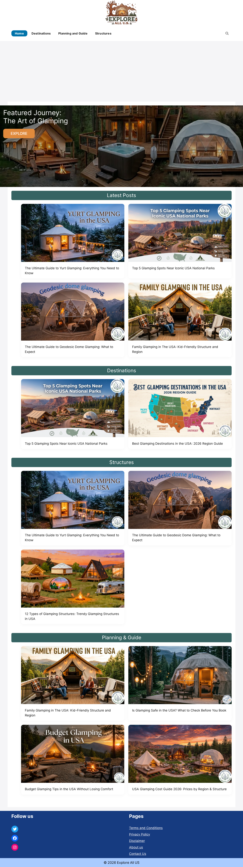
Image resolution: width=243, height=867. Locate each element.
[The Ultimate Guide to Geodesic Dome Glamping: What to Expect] (72, 312)
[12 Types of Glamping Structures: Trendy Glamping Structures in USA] (72, 579)
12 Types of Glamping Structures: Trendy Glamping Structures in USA (72, 616)
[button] (227, 33)
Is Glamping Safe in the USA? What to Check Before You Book (179, 710)
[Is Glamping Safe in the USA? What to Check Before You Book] (180, 675)
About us (136, 847)
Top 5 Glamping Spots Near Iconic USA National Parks (173, 268)
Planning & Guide (121, 637)
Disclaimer (137, 841)
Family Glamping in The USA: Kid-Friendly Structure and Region (175, 349)
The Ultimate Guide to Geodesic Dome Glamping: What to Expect (69, 349)
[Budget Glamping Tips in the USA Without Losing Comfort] (72, 754)
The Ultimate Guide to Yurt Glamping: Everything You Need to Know (72, 270)
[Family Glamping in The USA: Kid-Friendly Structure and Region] (180, 312)
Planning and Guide (73, 33)
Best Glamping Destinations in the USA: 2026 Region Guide (177, 443)
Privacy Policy (139, 834)
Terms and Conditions (146, 828)
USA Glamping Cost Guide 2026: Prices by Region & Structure (179, 789)
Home (19, 33)
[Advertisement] (121, 69)
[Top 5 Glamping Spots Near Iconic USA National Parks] (180, 233)
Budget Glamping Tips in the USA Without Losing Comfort (69, 789)
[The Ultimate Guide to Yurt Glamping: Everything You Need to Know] (72, 233)
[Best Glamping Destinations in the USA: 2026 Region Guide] (180, 408)
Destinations (41, 33)
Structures (103, 33)
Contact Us (137, 854)
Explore (19, 133)
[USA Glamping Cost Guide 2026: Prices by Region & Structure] (180, 754)
